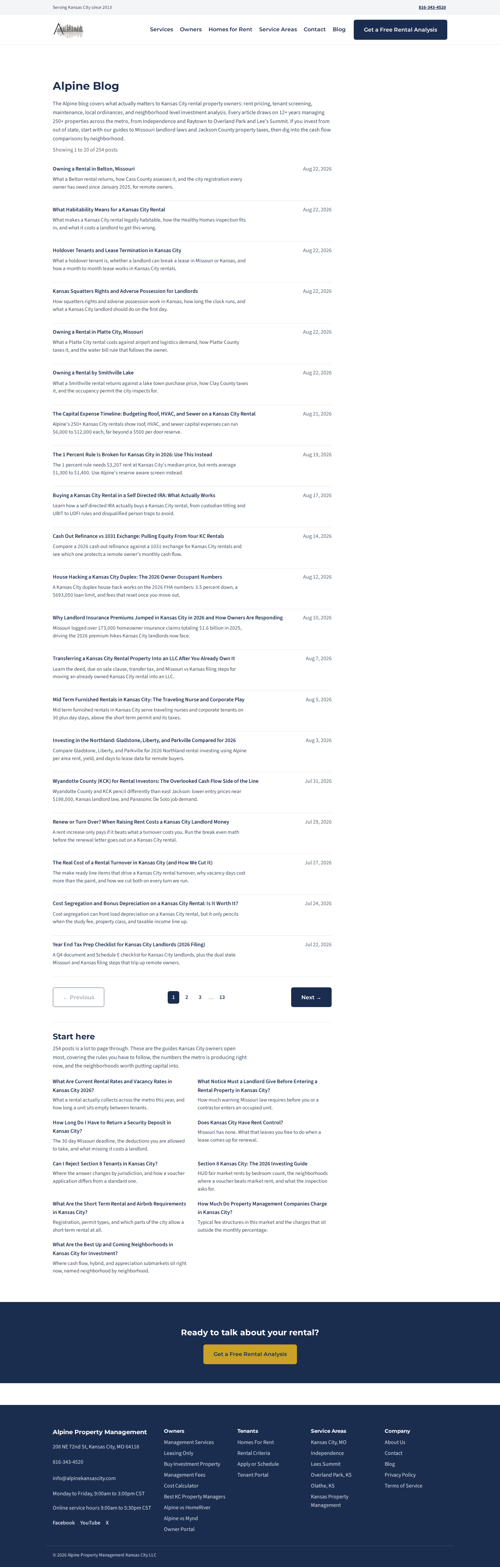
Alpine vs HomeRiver (187, 1507)
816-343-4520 (432, 7)
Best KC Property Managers (195, 1496)
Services (161, 29)
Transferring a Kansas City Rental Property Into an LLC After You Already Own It (144, 658)
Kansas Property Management (329, 1501)
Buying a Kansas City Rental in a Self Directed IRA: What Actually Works (134, 495)
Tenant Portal (252, 1475)
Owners (191, 29)
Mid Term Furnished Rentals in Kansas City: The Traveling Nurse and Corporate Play (149, 699)
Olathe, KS (323, 1486)
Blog (339, 29)
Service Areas (278, 29)
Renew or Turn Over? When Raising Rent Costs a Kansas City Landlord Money (141, 822)
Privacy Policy (400, 1475)
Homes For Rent (255, 1442)
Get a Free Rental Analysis (400, 30)
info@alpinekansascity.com (84, 1478)
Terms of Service (403, 1486)
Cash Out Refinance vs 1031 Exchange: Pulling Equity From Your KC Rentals (138, 536)
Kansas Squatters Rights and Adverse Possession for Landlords (125, 291)
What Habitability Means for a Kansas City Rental (109, 209)
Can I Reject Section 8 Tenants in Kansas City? (105, 1163)
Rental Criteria (253, 1453)
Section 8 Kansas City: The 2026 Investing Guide (252, 1163)
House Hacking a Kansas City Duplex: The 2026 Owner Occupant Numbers (137, 577)
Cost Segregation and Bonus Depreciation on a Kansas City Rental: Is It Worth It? (145, 903)
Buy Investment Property (192, 1464)
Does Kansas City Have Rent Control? (240, 1122)
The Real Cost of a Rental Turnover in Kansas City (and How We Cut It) (133, 862)
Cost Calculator (181, 1486)
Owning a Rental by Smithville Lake (93, 372)
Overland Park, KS (331, 1475)
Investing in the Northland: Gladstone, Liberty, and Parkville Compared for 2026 (144, 740)
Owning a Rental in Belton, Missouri (94, 169)
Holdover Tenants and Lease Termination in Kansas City (117, 250)
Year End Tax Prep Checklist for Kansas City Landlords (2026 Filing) (129, 944)
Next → (311, 997)
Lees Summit (325, 1464)
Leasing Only (178, 1453)
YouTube (90, 1523)
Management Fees (184, 1475)
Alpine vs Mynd (181, 1518)
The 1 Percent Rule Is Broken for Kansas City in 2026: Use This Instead (132, 454)
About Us (395, 1442)
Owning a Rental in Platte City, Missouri (98, 332)
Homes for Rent (230, 29)
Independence (327, 1453)
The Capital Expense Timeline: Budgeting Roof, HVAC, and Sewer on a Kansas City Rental (154, 414)
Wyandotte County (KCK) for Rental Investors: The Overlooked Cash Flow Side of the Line (156, 781)
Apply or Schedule (258, 1464)
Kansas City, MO (329, 1442)
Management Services (189, 1442)
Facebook (64, 1523)
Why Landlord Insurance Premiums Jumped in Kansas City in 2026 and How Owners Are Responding (168, 617)
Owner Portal (179, 1529)
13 (222, 997)
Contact (315, 29)
